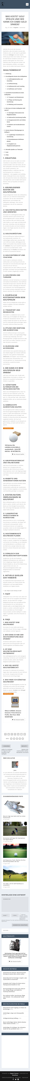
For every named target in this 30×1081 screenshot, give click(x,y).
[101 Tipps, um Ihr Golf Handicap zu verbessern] (15, 873)
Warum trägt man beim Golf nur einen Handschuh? (14, 816)
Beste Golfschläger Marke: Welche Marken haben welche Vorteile (14, 1022)
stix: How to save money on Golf (12, 590)
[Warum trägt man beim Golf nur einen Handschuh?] (15, 807)
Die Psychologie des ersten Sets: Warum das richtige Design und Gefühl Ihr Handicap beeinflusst (14, 990)
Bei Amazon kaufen (19, 454)
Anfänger (11, 55)
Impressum (25, 1077)
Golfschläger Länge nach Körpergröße (13, 1013)
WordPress (15, 1075)
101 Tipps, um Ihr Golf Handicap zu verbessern (13, 884)
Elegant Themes (14, 1073)
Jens (15, 770)
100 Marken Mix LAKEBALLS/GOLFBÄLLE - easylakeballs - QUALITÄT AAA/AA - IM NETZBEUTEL (13, 448)
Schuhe (15, 249)
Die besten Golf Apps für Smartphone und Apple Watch (14, 838)
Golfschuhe (6, 356)
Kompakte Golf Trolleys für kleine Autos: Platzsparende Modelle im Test (14, 984)
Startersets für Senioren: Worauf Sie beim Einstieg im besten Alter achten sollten (14, 973)
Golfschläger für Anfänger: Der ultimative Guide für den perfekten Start (14, 1028)
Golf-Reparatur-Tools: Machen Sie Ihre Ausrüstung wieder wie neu (14, 860)
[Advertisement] (15, 1051)
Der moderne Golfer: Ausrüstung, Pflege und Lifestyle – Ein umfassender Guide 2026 (14, 997)
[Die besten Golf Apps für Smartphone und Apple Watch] (15, 829)
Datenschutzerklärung (8, 1077)
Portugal (23, 690)
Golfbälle (7, 246)
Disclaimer (18, 1077)
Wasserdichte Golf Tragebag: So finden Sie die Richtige (14, 1008)
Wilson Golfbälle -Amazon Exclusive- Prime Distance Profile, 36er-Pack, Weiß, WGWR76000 (13, 714)
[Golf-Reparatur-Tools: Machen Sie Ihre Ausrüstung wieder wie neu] (15, 851)
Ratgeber (16, 27)
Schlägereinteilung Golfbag (10, 1018)
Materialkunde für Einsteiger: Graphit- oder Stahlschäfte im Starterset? (15, 978)
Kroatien (15, 690)
